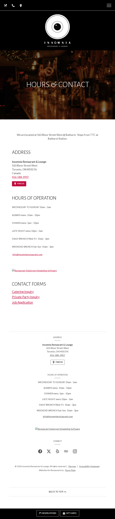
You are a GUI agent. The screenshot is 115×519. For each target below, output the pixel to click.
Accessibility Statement (89, 466)
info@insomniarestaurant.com (27, 254)
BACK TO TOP (56, 491)
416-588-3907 (20, 177)
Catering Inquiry (23, 291)
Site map (72, 466)
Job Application (22, 302)
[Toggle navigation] (109, 5)
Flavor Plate (70, 470)
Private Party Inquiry (26, 297)
